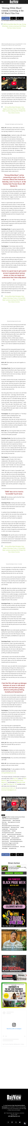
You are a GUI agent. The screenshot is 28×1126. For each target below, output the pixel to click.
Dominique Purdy (13, 829)
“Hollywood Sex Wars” (6, 820)
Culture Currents (4, 5)
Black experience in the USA (14, 822)
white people (4, 848)
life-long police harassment (8, 832)
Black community (16, 820)
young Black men (12, 848)
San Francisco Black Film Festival (9, 844)
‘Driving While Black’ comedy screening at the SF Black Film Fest (13, 817)
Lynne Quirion (18, 832)
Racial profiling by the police (16, 841)
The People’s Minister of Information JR (10, 846)
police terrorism (5, 841)
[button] (2, 2)
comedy (22, 827)
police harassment (6, 837)
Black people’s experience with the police (10, 825)
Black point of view (15, 827)
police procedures (15, 837)
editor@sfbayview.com (14, 1116)
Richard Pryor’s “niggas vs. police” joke (10, 843)
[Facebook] (8, 1122)
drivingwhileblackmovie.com (8, 773)
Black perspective (5, 827)
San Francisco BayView (8, 1044)
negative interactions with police (14, 834)
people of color (12, 836)
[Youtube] (19, 1122)
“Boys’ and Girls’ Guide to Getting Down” (10, 818)
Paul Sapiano (5, 836)
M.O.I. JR (4, 834)
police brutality (20, 836)
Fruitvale (14, 830)
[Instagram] (12, 1122)
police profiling (5, 839)
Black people (4, 823)
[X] (16, 1122)
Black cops (4, 822)
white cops (22, 846)
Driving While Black (6, 830)
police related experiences (15, 839)
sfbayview (17, 1044)
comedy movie (5, 829)
